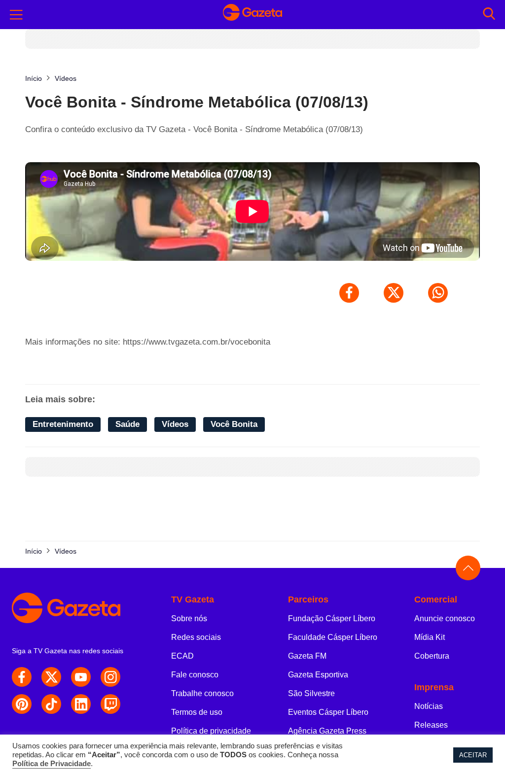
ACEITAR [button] (473, 755)
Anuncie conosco (444, 618)
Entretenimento (63, 424)
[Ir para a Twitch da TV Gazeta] (110, 704)
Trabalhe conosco (202, 693)
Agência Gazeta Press (327, 731)
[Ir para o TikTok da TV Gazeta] (51, 704)
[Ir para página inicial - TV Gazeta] (252, 14)
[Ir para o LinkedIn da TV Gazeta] (81, 704)
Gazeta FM (307, 656)
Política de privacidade (211, 731)
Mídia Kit (429, 637)
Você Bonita (234, 424)
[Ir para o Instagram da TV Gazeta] (110, 677)
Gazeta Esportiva (318, 674)
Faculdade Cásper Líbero (332, 637)
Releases (431, 725)
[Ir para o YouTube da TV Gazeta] (81, 677)
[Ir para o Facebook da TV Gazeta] (22, 677)
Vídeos (175, 424)
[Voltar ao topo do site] (468, 568)
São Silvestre (311, 693)
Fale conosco (194, 674)
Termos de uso (196, 712)
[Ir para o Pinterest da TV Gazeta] (22, 704)
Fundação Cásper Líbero (331, 618)
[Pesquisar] (489, 14)
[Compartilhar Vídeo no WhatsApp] (438, 293)
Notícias (428, 706)
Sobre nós (189, 618)
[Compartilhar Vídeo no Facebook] (349, 293)
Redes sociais (196, 637)
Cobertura (431, 656)
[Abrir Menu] (16, 15)
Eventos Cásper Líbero (328, 712)
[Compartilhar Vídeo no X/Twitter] (393, 293)
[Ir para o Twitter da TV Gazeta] (51, 677)
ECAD (182, 656)
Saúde (127, 424)
